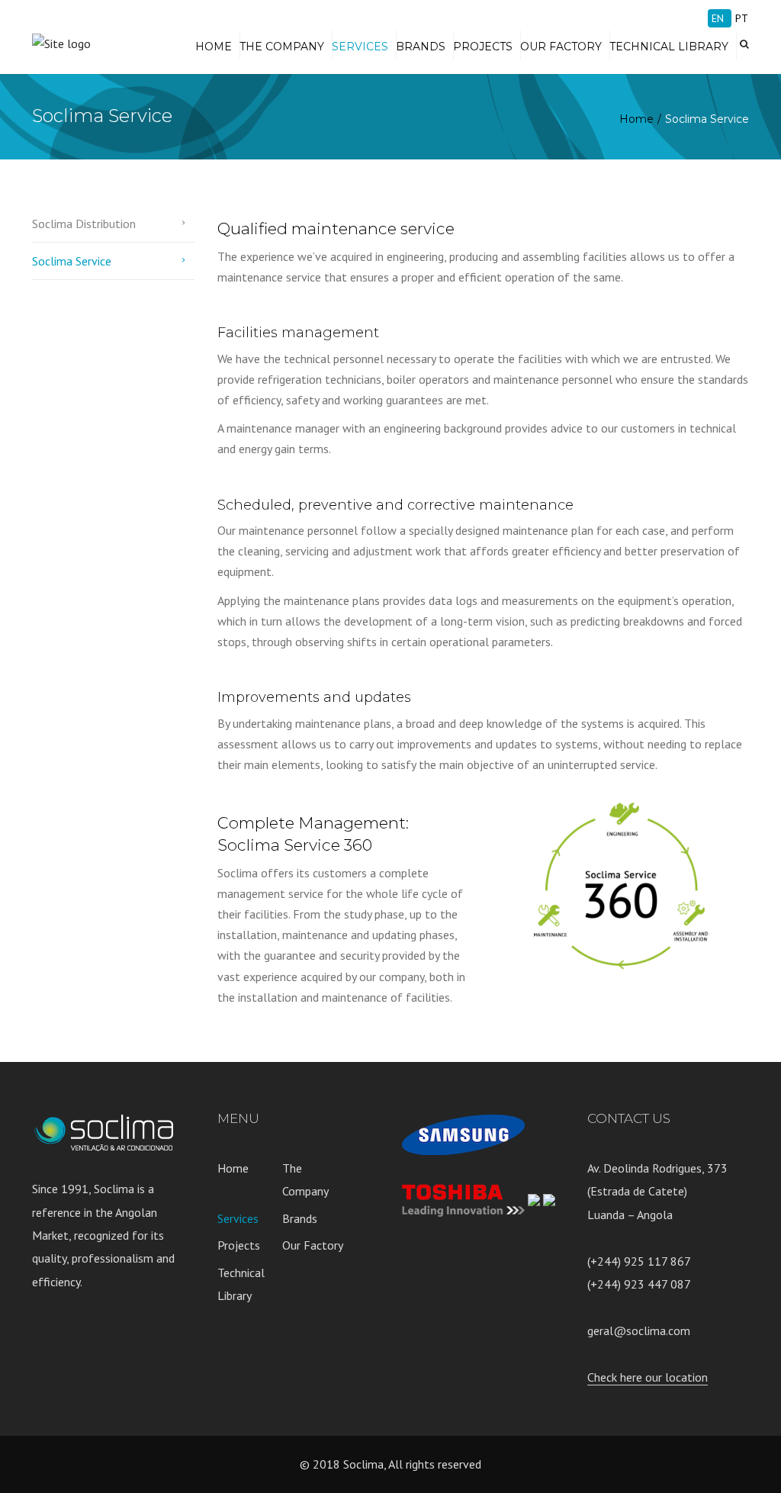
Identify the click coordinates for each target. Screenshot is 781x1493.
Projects (483, 46)
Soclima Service (71, 261)
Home (213, 46)
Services (360, 46)
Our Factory (561, 46)
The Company (281, 46)
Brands (420, 46)
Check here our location (647, 1377)
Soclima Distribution (84, 223)
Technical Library (668, 46)
